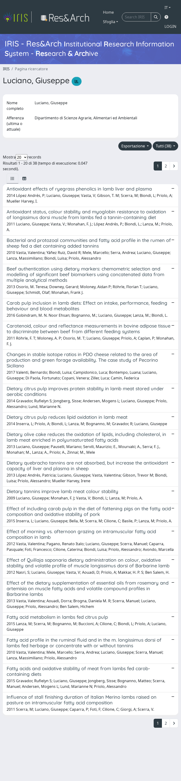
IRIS (6, 68)
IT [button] (166, 7)
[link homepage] (17, 17)
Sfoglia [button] (109, 21)
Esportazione (133, 146)
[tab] (12, 178)
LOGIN (170, 26)
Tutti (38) (164, 146)
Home (108, 12)
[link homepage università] (66, 17)
